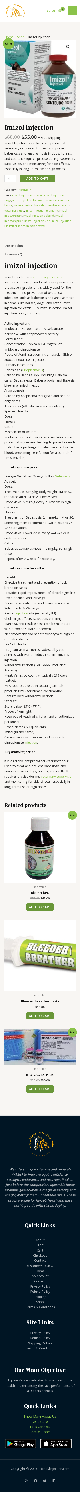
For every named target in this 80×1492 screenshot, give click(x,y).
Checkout (40, 1255)
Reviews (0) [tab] (13, 254)
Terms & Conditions (40, 1307)
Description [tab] (13, 245)
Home (9, 37)
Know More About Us (40, 1416)
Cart (40, 1250)
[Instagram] (54, 1481)
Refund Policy (40, 1291)
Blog (40, 1245)
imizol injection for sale (29, 205)
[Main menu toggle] (72, 10)
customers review (40, 1265)
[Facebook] (35, 1481)
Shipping (40, 1296)
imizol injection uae (37, 221)
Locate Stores (40, 1431)
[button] (68, 47)
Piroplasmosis (32, 370)
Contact (40, 1260)
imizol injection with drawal (27, 226)
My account (40, 1276)
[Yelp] (26, 1481)
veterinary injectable (48, 277)
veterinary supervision (56, 776)
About (40, 1240)
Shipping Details (40, 1343)
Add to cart (37, 178)
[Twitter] (44, 1481)
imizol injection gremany (42, 210)
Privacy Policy (40, 1286)
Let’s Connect (40, 1426)
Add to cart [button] (40, 907)
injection (22, 613)
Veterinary (62, 476)
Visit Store (40, 1421)
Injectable (24, 190)
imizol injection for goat (28, 200)
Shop (21, 37)
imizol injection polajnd (38, 216)
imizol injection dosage (27, 195)
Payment (40, 1281)
